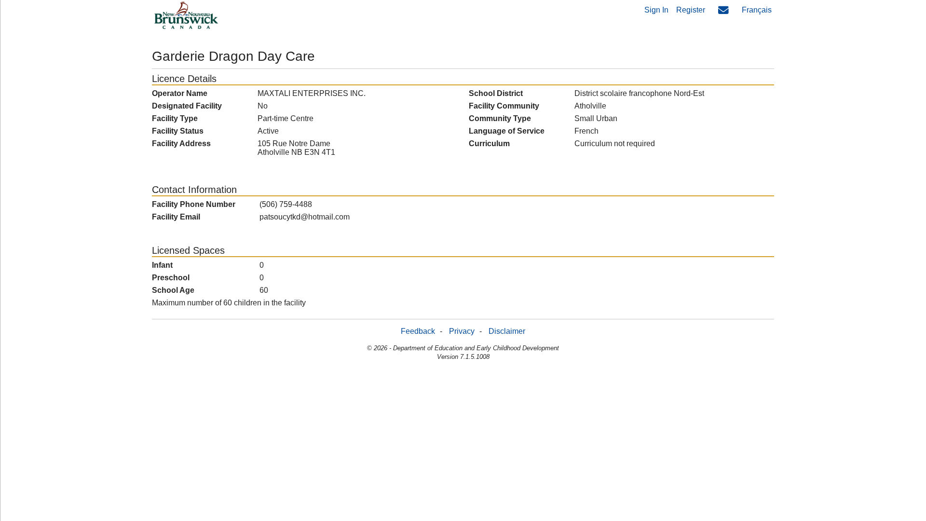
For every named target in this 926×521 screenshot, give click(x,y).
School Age (173, 290)
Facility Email (176, 217)
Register (690, 10)
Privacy (462, 331)
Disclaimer (507, 331)
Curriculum (489, 143)
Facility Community (504, 106)
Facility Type (175, 118)
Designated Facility (187, 106)
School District (496, 93)
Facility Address (181, 143)
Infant (162, 265)
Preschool (171, 278)
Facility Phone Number (193, 204)
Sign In (656, 10)
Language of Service (507, 131)
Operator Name (179, 93)
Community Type (500, 118)
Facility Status (178, 131)
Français (757, 10)
